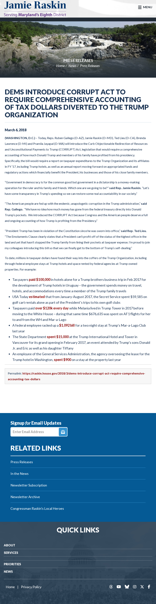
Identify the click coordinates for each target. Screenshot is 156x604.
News (72, 66)
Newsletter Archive (25, 497)
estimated (37, 297)
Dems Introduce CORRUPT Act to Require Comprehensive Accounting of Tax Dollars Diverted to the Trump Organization (77, 103)
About (9, 545)
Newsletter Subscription (28, 485)
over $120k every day (52, 308)
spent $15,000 (58, 337)
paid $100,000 (39, 279)
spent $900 (62, 360)
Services (11, 552)
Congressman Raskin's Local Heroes (37, 508)
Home (60, 66)
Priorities (12, 564)
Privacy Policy (31, 587)
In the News (19, 473)
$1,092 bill (67, 325)
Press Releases (78, 60)
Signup (63, 432)
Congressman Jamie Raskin (39, 9)
